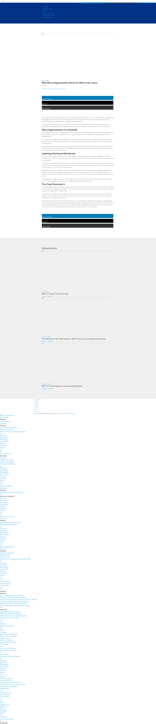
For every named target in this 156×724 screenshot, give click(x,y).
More (2, 630)
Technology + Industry (49, 15)
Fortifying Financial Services (9, 618)
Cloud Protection (5, 454)
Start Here (3, 424)
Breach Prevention (6, 486)
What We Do (37, 400)
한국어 (2, 713)
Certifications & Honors (8, 648)
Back (1, 433)
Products (36, 402)
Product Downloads (6, 719)
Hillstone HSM (5, 557)
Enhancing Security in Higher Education (13, 616)
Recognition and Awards (8, 650)
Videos (2, 448)
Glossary (36, 407)
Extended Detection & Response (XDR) (13, 597)
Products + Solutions (48, 13)
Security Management (7, 547)
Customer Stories (47, 9)
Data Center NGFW (6, 430)
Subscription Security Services (10, 682)
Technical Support (6, 678)
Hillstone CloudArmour (8, 464)
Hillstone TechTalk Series (8, 642)
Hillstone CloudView (7, 553)
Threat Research (47, 17)
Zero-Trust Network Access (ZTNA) (11, 595)
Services (3, 676)
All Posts (45, 7)
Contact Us (37, 411)
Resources (3, 436)
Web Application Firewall (8, 525)
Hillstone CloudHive (6, 460)
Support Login (5, 689)
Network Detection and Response (11, 492)
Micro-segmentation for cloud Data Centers (15, 606)
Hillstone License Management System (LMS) (15, 559)
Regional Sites (5, 705)
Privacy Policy (64, 413)
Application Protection (7, 516)
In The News (4, 644)
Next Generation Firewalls (9, 427)
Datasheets (4, 438)
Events (45, 11)
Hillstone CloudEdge (7, 462)
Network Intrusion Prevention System (13, 432)
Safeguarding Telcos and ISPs (10, 612)
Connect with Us (5, 581)
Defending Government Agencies (11, 614)
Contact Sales (4, 585)
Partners (36, 405)
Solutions (36, 404)
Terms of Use (71, 413)
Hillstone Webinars (6, 640)
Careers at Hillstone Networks (10, 656)
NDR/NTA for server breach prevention (13, 604)
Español (2, 709)
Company (3, 632)
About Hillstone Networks (8, 634)
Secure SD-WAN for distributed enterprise (14, 602)
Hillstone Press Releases (8, 636)
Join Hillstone (4, 654)
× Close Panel (4, 723)
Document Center (6, 680)
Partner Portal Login (7, 626)
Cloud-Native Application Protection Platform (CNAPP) (18, 600)
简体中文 (3, 707)
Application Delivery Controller (10, 523)
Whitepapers (4, 440)
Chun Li (45, 85)
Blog (35, 409)
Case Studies (4, 442)
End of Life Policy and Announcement (13, 684)
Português (3, 711)
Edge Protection (5, 421)
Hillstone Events (5, 638)
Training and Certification (8, 686)
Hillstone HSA (4, 555)
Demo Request (5, 583)
